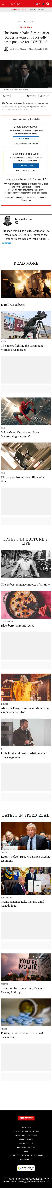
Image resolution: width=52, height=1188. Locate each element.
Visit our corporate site (34, 1179)
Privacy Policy (26, 1139)
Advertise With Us (26, 1147)
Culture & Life (29, 22)
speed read (26, 27)
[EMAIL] (17, 222)
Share (7, 96)
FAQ (26, 1151)
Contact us (26, 200)
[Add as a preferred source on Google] (26, 1168)
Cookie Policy (26, 1143)
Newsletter (46, 96)
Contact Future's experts (26, 1131)
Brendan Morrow (20, 49)
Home (18, 22)
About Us (26, 1127)
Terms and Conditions (26, 1135)
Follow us (33, 96)
